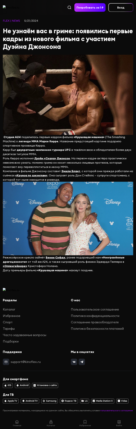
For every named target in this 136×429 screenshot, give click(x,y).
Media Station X (104, 401)
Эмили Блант (70, 171)
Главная (17, 425)
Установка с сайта (47, 385)
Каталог (9, 309)
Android (24, 385)
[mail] (6, 362)
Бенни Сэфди (55, 257)
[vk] (74, 362)
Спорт (8, 322)
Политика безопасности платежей (97, 329)
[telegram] (82, 362)
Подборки (11, 341)
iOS (9, 385)
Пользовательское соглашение (95, 309)
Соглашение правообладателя (95, 322)
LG (86, 401)
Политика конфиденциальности (95, 316)
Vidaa (124, 401)
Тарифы (9, 329)
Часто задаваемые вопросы (24, 335)
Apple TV (12, 401)
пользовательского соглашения (116, 410)
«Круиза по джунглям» (31, 175)
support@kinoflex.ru (26, 362)
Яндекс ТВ (70, 401)
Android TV (32, 401)
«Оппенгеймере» (15, 266)
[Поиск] (69, 7)
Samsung (51, 401)
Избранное (11, 316)
